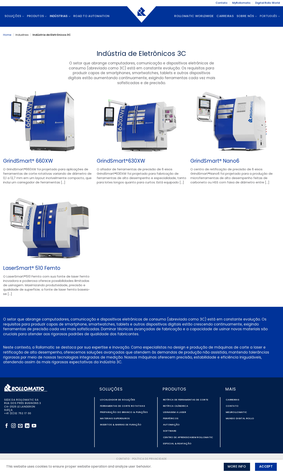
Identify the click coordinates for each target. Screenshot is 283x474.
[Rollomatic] (141, 16)
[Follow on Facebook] (6, 426)
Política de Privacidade (149, 459)
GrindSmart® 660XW (28, 161)
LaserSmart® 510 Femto (31, 268)
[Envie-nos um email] (20, 426)
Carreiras (225, 16)
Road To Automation (91, 16)
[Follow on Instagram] (13, 426)
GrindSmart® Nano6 (214, 161)
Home (7, 35)
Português (268, 16)
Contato (221, 3)
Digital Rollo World (267, 3)
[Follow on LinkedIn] (27, 426)
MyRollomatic (241, 3)
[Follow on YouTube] (34, 426)
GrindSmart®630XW (121, 161)
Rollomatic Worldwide (194, 16)
